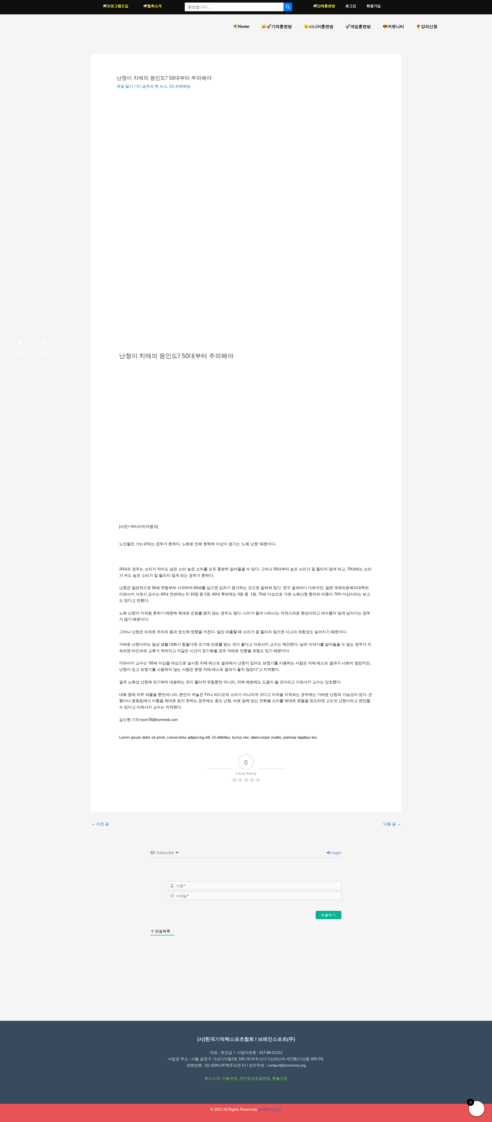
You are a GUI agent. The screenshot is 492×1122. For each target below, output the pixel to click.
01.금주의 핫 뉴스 (152, 86)
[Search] (287, 7)
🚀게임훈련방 (358, 26)
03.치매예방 (179, 86)
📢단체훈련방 (324, 6)
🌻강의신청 (426, 26)
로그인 (350, 6)
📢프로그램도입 (115, 6)
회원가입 (373, 6)
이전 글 (100, 823)
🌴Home (241, 26)
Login (336, 852)
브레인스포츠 (270, 1109)
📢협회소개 (152, 6)
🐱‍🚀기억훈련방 (276, 26)
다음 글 (392, 823)
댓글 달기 (125, 86)
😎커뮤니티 (393, 26)
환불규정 (280, 1078)
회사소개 (212, 1078)
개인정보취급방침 (254, 1078)
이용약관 (229, 1078)
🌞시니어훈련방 (318, 26)
